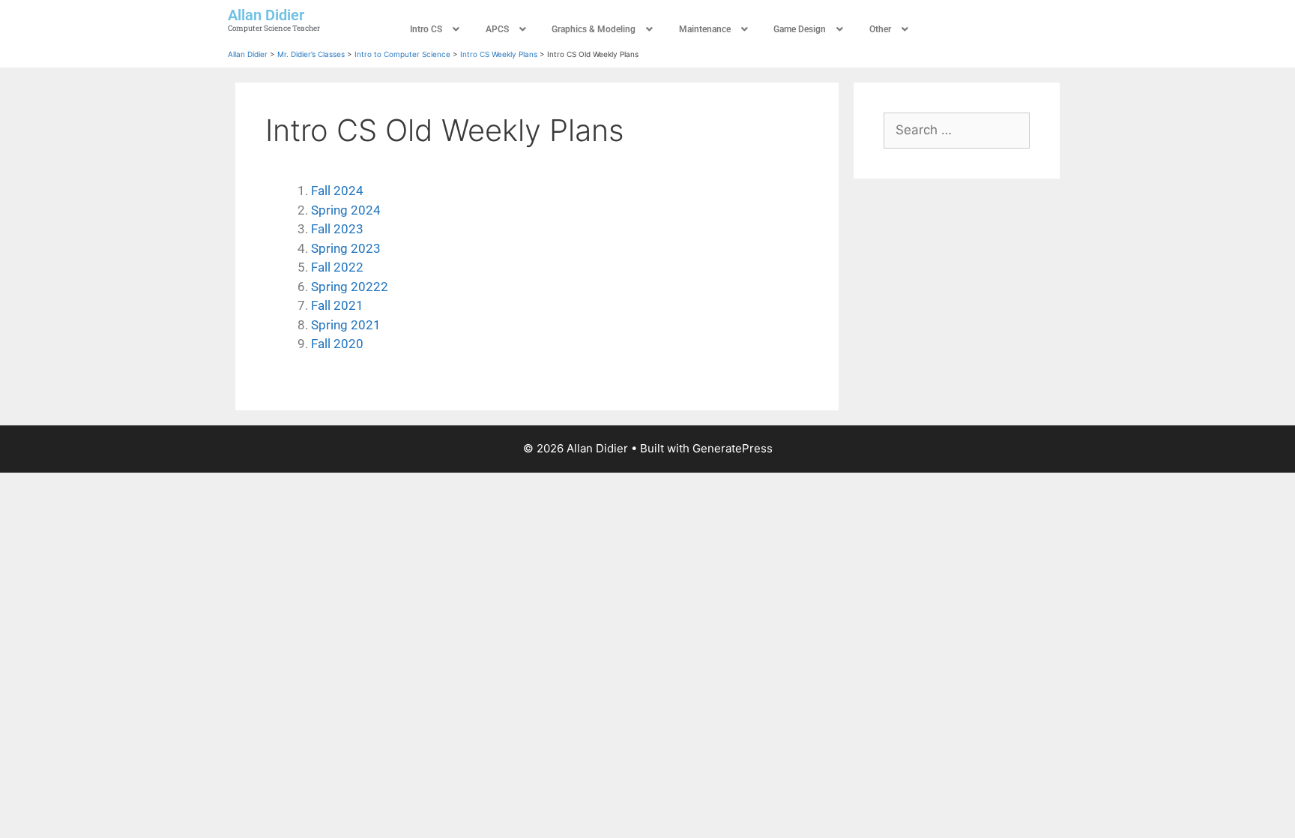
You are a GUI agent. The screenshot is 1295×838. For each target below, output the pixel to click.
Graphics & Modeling (594, 29)
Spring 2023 (346, 248)
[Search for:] (957, 129)
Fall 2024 (337, 190)
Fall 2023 (337, 228)
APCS (497, 29)
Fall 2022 (337, 267)
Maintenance (705, 29)
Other (880, 29)
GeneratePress (732, 448)
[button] (436, 29)
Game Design (799, 29)
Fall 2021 (337, 305)
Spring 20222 (349, 286)
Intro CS (426, 29)
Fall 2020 (337, 343)
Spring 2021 (346, 324)
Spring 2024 (346, 210)
